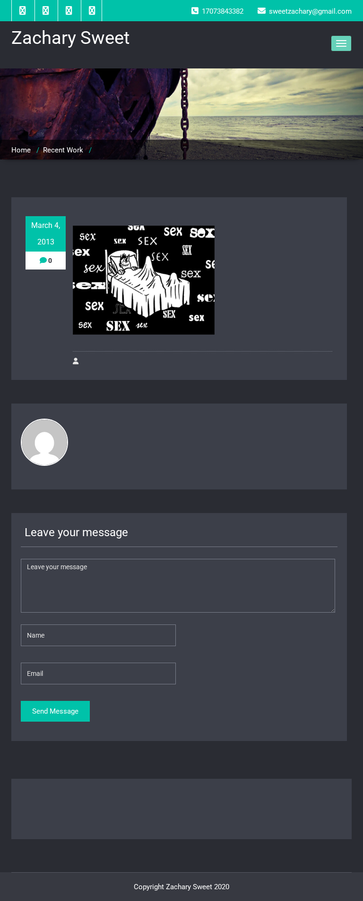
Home (21, 150)
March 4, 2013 (45, 233)
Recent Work (63, 150)
